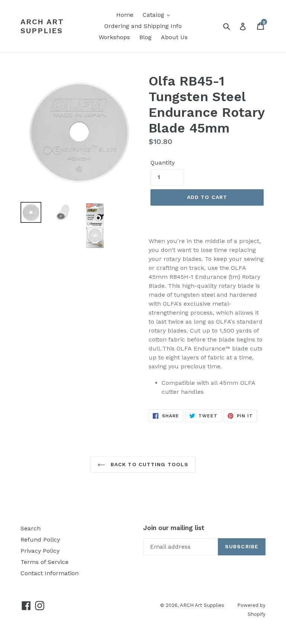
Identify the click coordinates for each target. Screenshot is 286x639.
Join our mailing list (173, 528)
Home (124, 14)
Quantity (162, 162)
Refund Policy (40, 539)
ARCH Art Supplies (42, 26)
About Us (174, 37)
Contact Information (49, 573)
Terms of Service (44, 561)
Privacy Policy (40, 550)
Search (30, 528)
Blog (145, 37)
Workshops (114, 37)
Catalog (154, 14)
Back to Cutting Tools (149, 464)
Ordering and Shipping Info (143, 25)
